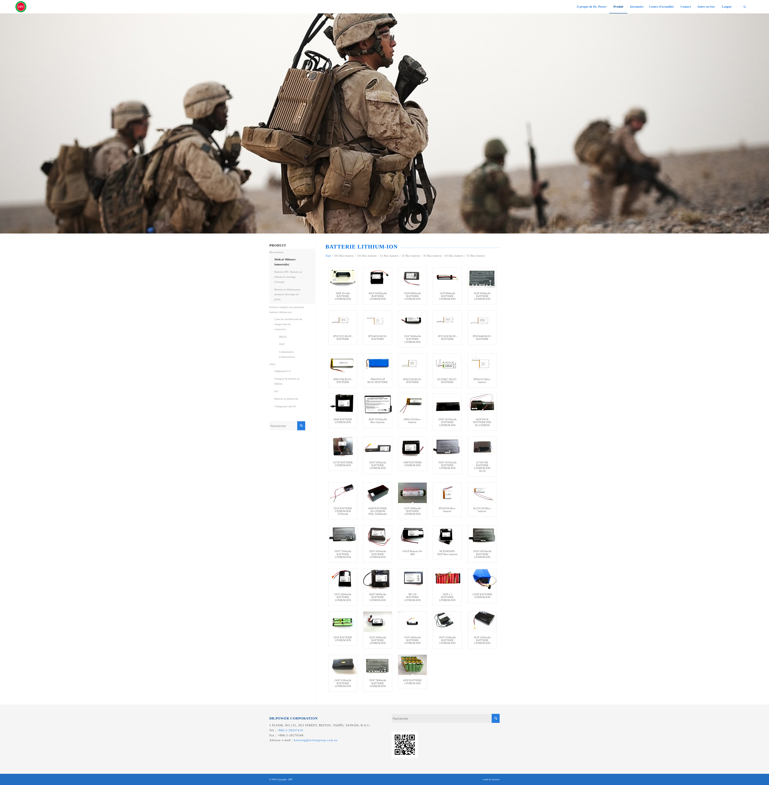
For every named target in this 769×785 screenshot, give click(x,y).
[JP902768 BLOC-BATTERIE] (342, 364)
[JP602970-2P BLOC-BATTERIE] (377, 364)
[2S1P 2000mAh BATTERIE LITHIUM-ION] (377, 622)
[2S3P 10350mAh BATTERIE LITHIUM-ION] (447, 404)
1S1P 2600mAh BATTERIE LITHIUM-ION (412, 640)
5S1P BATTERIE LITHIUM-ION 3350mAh (342, 511)
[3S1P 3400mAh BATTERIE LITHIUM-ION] (342, 579)
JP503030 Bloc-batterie (447, 510)
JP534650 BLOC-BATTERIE (377, 337)
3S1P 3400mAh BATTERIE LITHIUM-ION (342, 597)
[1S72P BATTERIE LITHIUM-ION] (342, 447)
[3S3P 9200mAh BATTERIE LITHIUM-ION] (482, 278)
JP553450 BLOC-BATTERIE (447, 337)
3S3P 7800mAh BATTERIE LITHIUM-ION (377, 683)
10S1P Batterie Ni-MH (412, 553)
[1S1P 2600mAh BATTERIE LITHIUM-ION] (412, 622)
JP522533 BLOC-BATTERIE (342, 337)
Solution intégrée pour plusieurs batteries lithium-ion (286, 310)
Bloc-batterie (276, 252)
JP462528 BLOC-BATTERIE (412, 381)
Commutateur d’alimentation (287, 354)
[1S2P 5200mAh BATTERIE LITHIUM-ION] (342, 665)
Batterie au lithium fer (286, 398)
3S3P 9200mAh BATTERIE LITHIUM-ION (482, 296)
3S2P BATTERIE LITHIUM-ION (342, 639)
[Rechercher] (745, 6)
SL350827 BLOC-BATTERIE (447, 381)
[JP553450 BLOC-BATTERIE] (447, 320)
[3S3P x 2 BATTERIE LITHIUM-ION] (447, 579)
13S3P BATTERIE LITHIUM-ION (482, 596)
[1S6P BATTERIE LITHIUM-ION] (412, 447)
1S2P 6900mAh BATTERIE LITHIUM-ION (412, 296)
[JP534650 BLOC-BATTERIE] (377, 320)
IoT (276, 391)
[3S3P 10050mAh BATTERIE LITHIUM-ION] (482, 536)
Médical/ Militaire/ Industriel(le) (285, 262)
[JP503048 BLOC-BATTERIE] (482, 320)
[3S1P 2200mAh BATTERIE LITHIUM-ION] (482, 622)
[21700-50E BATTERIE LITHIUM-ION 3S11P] (482, 447)
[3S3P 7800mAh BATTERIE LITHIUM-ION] (377, 665)
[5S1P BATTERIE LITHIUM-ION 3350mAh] (342, 493)
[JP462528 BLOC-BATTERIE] (412, 364)
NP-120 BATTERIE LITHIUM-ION (413, 597)
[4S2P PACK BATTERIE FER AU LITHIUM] (482, 404)
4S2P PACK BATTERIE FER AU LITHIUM (482, 422)
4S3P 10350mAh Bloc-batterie (377, 421)
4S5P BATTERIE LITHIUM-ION (412, 682)
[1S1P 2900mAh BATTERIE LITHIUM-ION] (412, 493)
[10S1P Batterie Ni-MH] (412, 536)
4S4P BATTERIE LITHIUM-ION (342, 421)
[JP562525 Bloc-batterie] (482, 364)
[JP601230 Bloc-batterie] (412, 404)
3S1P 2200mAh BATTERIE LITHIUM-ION (482, 640)
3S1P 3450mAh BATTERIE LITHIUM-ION (377, 465)
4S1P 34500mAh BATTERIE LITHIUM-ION (377, 296)
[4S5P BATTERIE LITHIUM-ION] (412, 665)
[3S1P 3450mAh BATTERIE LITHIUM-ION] (377, 447)
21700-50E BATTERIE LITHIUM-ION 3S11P (482, 467)
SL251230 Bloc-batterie (482, 510)
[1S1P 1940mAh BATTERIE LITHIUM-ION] (412, 320)
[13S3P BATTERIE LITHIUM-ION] (482, 579)
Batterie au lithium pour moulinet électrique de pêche (287, 294)
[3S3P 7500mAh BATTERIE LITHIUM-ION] (342, 536)
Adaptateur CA (282, 371)
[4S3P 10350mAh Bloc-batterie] (377, 404)
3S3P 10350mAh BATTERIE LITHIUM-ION (447, 465)
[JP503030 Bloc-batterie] (447, 493)
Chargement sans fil (285, 406)
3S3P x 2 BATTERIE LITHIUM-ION (447, 597)
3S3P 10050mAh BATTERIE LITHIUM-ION (482, 554)
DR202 (283, 336)
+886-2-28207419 (290, 730)
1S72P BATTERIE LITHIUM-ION (343, 464)
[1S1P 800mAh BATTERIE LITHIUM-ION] (447, 278)
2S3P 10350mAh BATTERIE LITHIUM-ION (447, 422)
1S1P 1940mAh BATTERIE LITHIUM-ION (412, 339)
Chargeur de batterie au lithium (287, 381)
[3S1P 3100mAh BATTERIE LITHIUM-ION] (447, 622)
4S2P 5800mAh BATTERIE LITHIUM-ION (377, 597)
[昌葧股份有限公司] (21, 6)
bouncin (496, 779)
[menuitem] (591, 6)
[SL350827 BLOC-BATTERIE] (447, 364)
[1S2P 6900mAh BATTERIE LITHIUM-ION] (412, 278)
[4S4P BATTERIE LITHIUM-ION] (342, 404)
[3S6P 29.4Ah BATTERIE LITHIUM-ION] (342, 278)
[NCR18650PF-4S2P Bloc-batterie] (447, 536)
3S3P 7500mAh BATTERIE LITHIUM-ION (342, 554)
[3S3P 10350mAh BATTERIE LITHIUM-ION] (447, 447)
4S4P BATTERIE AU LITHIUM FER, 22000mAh (377, 511)
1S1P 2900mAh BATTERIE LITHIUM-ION (412, 511)
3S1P (282, 344)
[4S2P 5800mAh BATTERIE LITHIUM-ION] (377, 579)
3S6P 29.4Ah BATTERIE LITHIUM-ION (343, 296)
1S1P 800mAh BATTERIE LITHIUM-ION (447, 296)
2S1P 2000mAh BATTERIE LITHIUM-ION (377, 640)
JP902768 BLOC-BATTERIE (342, 381)
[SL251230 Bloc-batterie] (482, 493)
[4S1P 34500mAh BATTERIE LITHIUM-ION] (377, 278)
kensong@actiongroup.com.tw (316, 740)
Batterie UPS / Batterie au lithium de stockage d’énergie (288, 276)
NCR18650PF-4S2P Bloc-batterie (447, 553)
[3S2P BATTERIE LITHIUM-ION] (342, 622)
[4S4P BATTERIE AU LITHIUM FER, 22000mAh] (377, 493)
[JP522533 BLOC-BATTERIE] (342, 320)
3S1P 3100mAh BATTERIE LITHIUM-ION (447, 640)
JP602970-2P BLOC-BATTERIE (377, 381)
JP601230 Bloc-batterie (412, 421)
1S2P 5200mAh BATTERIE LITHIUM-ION (342, 683)
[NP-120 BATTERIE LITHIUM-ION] (412, 579)
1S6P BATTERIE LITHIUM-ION (412, 464)
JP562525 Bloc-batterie (482, 381)
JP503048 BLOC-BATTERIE (482, 337)
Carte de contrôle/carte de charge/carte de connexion (288, 324)
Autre (272, 364)
